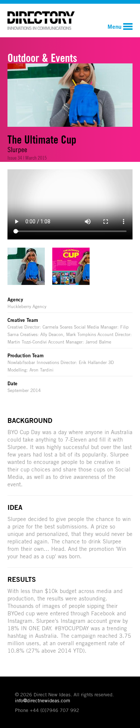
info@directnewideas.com (42, 700)
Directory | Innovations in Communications (41, 20)
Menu (114, 26)
